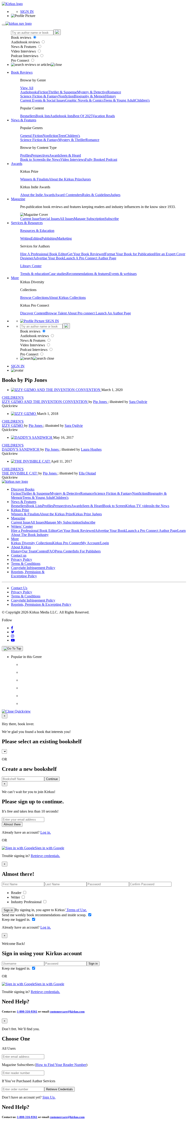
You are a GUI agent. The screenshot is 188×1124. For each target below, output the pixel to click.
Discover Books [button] (22, 489)
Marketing (64, 238)
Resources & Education (37, 231)
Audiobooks (29, 92)
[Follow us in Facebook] (12, 628)
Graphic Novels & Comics (84, 100)
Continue (52, 779)
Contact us (18, 555)
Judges (115, 195)
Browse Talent (56, 313)
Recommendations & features (87, 274)
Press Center (64, 551)
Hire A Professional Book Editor (43, 254)
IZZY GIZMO (13, 425)
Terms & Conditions (25, 564)
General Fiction (31, 136)
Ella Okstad (87, 473)
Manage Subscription (89, 219)
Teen (61, 136)
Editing (36, 238)
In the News (51, 159)
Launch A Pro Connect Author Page (90, 258)
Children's (142, 100)
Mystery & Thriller (72, 140)
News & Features (24, 47)
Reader (16, 893)
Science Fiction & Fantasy (39, 96)
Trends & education (34, 274)
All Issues (67, 219)
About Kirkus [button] (21, 547)
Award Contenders (68, 195)
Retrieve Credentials (59, 1089)
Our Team (29, 551)
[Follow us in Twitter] (12, 632)
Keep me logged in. (16, 919)
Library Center (30, 266)
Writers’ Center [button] (22, 526)
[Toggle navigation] (4, 24)
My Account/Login (95, 543)
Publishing (49, 238)
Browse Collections (34, 298)
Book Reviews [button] (22, 72)
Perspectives (40, 155)
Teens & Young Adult (119, 100)
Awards (54, 155)
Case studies (57, 274)
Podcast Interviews (25, 56)
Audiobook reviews (26, 42)
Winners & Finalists (34, 179)
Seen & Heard (70, 155)
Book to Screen (31, 159)
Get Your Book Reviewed (86, 254)
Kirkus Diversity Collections (31, 543)
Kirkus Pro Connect (66, 543)
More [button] (15, 278)
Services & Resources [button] (27, 223)
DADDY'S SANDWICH (21, 449)
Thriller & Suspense (62, 92)
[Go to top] (12, 648)
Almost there (12, 824)
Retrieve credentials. (45, 856)
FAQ (51, 551)
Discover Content (33, 313)
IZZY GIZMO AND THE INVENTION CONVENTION (45, 402)
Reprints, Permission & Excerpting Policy (27, 574)
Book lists (43, 116)
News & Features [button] (23, 120)
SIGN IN (27, 12)
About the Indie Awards (37, 195)
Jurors (86, 179)
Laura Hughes (91, 449)
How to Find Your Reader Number (61, 1065)
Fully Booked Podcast (101, 159)
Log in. (45, 832)
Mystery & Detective (92, 92)
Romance (114, 92)
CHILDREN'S (13, 398)
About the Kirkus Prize (65, 179)
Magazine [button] (18, 199)
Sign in (8, 910)
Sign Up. (48, 1097)
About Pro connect (81, 313)
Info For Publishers (87, 551)
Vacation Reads (103, 116)
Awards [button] (16, 164)
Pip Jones (100, 402)
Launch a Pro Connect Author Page (151, 531)
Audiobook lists (61, 116)
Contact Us (19, 588)
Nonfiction (66, 96)
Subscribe (112, 219)
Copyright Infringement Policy (33, 568)
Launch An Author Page (113, 313)
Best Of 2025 (82, 116)
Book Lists (34, 506)
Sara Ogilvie (138, 402)
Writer (16, 897)
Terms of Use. (76, 910)
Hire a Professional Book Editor (34, 531)
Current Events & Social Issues (42, 100)
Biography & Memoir (89, 96)
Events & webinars (123, 274)
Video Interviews (24, 51)
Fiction (43, 92)
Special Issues (49, 219)
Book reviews (21, 37)
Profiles (25, 155)
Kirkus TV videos (138, 506)
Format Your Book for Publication (129, 254)
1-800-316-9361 (27, 1011)
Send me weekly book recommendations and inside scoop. (44, 915)
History (110, 96)
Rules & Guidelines (96, 195)
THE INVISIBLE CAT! (20, 473)
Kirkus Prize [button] (20, 510)
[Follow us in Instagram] (12, 636)
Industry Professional (26, 902)
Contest (41, 551)
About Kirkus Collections (67, 298)
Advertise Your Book (48, 258)
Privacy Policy (21, 559)
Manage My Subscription (62, 522)
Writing (25, 238)
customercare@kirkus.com (67, 1011)
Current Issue (29, 219)
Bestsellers (28, 116)
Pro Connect (20, 60)
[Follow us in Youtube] (13, 640)
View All (26, 88)
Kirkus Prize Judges (87, 514)
